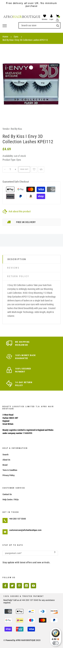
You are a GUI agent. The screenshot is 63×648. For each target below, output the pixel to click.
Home (5, 36)
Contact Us (7, 494)
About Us (6, 459)
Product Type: (9, 159)
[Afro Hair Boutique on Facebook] (5, 585)
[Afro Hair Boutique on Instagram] (26, 585)
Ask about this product (20, 211)
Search (5, 454)
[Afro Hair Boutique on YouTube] (33, 585)
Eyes (16, 36)
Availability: (8, 155)
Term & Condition (10, 470)
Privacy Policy (9, 475)
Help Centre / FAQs (11, 499)
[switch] (56, 643)
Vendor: (6, 128)
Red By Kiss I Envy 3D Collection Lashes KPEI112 (25, 40)
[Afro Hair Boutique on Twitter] (12, 585)
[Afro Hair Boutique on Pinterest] (19, 585)
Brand (5, 465)
